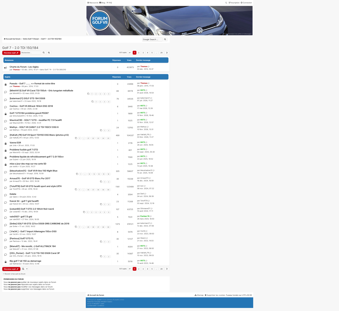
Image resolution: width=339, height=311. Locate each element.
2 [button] (138, 53)
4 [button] (147, 53)
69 (108, 227)
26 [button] (161, 53)
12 (89, 174)
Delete (13, 194)
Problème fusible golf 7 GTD (24, 149)
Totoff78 (16, 189)
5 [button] (152, 53)
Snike (15, 226)
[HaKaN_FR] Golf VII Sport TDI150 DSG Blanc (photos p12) (39, 135)
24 (103, 138)
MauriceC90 (18, 123)
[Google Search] (165, 39)
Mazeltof (96, 303)
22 (93, 138)
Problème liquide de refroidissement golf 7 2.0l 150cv (37, 156)
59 (103, 189)
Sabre (15, 197)
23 (98, 138)
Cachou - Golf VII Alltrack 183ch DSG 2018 (31, 106)
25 (108, 138)
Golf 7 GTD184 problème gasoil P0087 (29, 113)
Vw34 (15, 234)
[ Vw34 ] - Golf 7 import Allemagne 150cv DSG (33, 231)
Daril (142, 194)
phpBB (99, 299)
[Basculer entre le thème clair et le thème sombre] (226, 3)
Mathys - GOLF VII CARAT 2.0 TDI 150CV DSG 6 (34, 127)
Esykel (15, 159)
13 (94, 174)
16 (108, 174)
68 (103, 227)
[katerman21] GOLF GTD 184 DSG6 (27, 98)
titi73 (142, 90)
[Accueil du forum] (169, 20)
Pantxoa (16, 241)
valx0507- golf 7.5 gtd (21, 216)
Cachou (16, 109)
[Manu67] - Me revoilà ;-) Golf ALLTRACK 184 (33, 246)
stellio (15, 166)
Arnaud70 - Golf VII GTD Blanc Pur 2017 (30, 178)
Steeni (143, 238)
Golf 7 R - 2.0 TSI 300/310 (55, 70)
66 (93, 227)
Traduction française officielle (96, 301)
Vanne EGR (15, 142)
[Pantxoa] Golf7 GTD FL (22, 238)
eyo (141, 186)
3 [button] (143, 53)
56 (88, 189)
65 (88, 227)
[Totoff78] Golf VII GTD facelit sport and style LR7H (36, 186)
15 (103, 174)
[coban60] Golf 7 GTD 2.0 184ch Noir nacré (32, 209)
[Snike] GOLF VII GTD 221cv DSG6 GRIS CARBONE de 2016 (39, 223)
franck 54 (17, 204)
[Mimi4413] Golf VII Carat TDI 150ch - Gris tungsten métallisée (41, 90)
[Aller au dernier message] (149, 66)
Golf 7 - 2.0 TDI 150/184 (20, 48)
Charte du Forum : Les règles (24, 66)
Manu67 (16, 249)
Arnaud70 (17, 181)
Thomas (16, 70)
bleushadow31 (19, 173)
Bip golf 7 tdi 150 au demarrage (25, 261)
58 (98, 189)
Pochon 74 (144, 216)
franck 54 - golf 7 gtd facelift (24, 201)
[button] (130, 52)
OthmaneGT (145, 208)
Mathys (16, 130)
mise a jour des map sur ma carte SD (28, 163)
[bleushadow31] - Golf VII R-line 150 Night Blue (33, 170)
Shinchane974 (18, 116)
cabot (102, 303)
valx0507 (16, 219)
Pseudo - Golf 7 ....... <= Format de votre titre (32, 83)
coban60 (16, 212)
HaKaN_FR (17, 138)
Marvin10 (16, 152)
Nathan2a (17, 264)
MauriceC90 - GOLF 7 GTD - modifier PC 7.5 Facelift (36, 120)
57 (93, 189)
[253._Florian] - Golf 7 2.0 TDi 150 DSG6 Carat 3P (35, 253)
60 (108, 189)
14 (99, 174)
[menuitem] (102, 3)
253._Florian (18, 256)
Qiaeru (110, 301)
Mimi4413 (17, 93)
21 (88, 138)
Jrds (14, 145)
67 (98, 227)
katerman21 (17, 101)
